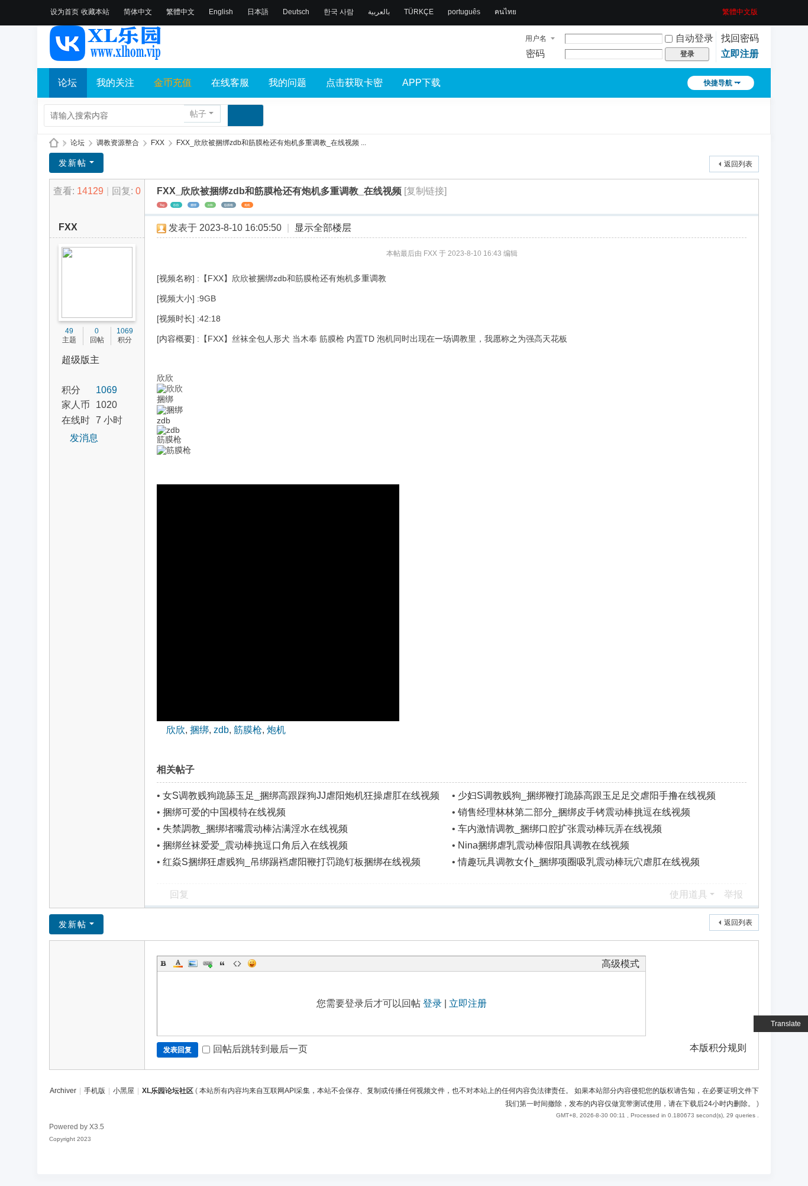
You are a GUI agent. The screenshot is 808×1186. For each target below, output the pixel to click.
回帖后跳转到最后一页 (260, 1049)
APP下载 (421, 83)
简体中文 (138, 12)
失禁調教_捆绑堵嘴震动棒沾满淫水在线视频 (255, 829)
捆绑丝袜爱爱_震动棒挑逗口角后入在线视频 (255, 845)
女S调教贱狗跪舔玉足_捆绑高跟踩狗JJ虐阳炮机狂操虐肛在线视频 (301, 795)
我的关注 (115, 83)
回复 (179, 894)
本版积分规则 (718, 1048)
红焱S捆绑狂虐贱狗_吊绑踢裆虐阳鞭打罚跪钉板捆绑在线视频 (292, 862)
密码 (535, 54)
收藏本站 (95, 12)
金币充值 (173, 83)
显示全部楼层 (323, 228)
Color (178, 963)
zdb (210, 205)
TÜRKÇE (419, 12)
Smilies (252, 963)
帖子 (198, 113)
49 (69, 331)
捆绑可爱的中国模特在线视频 (224, 812)
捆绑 (193, 205)
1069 (125, 331)
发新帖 (73, 163)
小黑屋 (123, 1091)
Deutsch (296, 12)
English (221, 12)
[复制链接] (425, 191)
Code (237, 963)
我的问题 (287, 83)
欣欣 (176, 205)
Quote (222, 963)
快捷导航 (718, 83)
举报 (733, 894)
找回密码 (740, 38)
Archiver (63, 1091)
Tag (162, 205)
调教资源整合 (117, 143)
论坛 (67, 83)
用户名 (536, 38)
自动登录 (694, 38)
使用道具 (688, 894)
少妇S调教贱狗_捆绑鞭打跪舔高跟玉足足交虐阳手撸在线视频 (587, 795)
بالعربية (379, 12)
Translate (786, 1024)
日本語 (258, 12)
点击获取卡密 (354, 83)
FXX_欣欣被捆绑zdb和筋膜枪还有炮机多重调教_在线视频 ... (271, 143)
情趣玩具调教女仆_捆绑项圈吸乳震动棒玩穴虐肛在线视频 (579, 862)
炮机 (247, 205)
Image (193, 963)
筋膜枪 (228, 205)
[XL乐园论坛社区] (106, 56)
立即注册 (740, 54)
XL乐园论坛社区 (54, 143)
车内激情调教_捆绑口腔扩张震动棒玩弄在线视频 (560, 829)
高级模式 (620, 964)
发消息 (84, 438)
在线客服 (230, 83)
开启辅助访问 (718, 8)
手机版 (94, 1091)
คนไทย (505, 12)
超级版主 (80, 360)
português (464, 12)
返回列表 (738, 164)
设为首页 (64, 12)
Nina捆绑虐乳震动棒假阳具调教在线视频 (543, 845)
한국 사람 (339, 12)
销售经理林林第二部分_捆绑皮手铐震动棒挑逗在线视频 (574, 812)
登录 (432, 1003)
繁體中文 (180, 12)
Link (208, 963)
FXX (157, 143)
